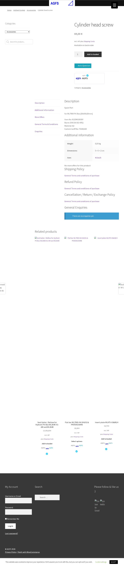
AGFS (85, 78)
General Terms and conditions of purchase (81, 175)
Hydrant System (19, 10)
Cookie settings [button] (100, 562)
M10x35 (98, 157)
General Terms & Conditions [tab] (46, 124)
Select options (76, 441)
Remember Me (13, 519)
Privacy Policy (10, 552)
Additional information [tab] (44, 110)
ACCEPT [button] (113, 562)
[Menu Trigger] (114, 5)
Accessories (31, 10)
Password (9, 507)
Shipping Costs (89, 41)
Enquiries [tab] (38, 131)
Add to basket (93, 54)
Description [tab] (39, 103)
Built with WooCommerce (29, 552)
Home (9, 10)
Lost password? (11, 533)
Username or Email (13, 496)
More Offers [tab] (39, 117)
